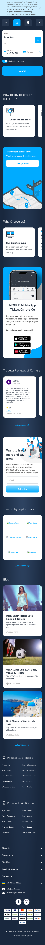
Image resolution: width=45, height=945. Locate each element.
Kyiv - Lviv (6, 810)
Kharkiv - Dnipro (8, 827)
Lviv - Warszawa (29, 770)
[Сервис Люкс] (13, 523)
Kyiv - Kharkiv (7, 821)
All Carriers (20, 565)
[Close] (40, 8)
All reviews (20, 425)
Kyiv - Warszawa (29, 765)
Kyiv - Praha (6, 770)
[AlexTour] (32, 552)
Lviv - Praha (27, 781)
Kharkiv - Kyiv (27, 821)
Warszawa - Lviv (8, 787)
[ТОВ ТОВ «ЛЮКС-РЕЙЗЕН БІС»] (13, 537)
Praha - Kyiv (6, 765)
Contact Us (7, 876)
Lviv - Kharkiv (27, 787)
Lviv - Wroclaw (8, 776)
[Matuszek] (13, 552)
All (6, 23)
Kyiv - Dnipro (27, 816)
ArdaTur (9, 411)
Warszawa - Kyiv (29, 776)
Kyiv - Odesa (27, 810)
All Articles (20, 745)
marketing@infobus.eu (16, 892)
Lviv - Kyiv (6, 832)
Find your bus (22, 163)
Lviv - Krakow (7, 781)
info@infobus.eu (13, 889)
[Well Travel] (32, 537)
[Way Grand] (31, 523)
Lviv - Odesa (27, 827)
